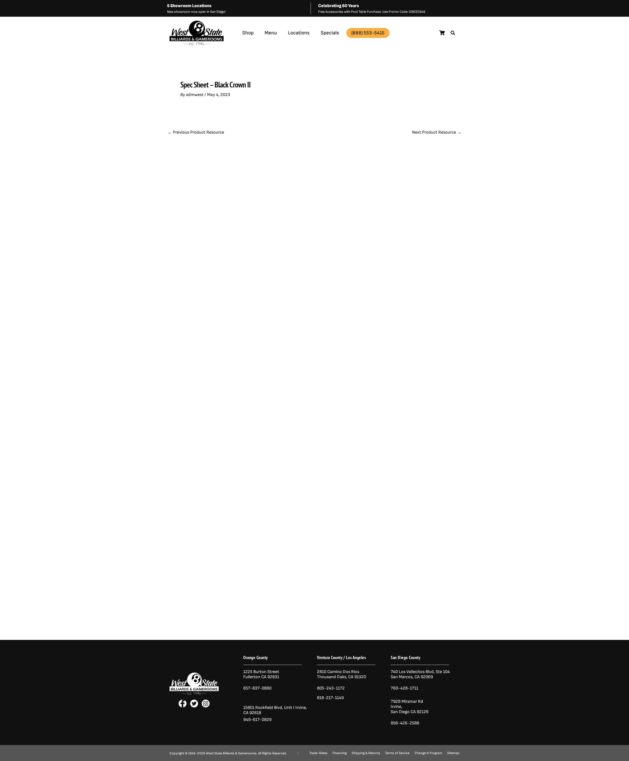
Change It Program (428, 753)
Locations (299, 33)
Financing (339, 753)
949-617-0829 (257, 719)
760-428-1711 (405, 688)
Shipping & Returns (366, 753)
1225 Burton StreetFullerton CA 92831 (261, 674)
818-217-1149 (330, 697)
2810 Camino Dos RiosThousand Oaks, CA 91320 (341, 674)
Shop (248, 33)
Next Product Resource (436, 132)
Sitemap (453, 753)
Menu (271, 33)
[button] (453, 33)
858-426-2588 (405, 723)
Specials (330, 33)
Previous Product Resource (196, 132)
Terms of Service (397, 753)
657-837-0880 (257, 688)
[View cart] (442, 33)
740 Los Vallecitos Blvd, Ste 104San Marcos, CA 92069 (420, 674)
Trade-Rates (318, 753)
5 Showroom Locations (189, 5)
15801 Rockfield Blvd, (263, 707)
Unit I (288, 707)
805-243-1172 (331, 688)
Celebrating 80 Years (338, 5)
